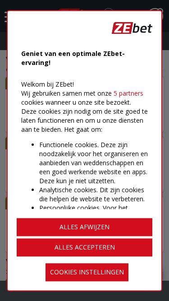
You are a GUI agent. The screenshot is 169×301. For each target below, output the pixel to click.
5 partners (128, 93)
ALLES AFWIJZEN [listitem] (84, 226)
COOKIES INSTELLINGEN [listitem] (87, 272)
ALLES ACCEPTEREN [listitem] (85, 247)
